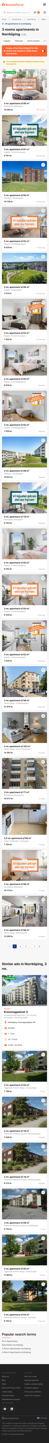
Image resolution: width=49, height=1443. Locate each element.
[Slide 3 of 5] (24, 98)
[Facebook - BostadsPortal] (5, 1409)
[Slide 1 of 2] (23, 695)
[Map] (44, 12)
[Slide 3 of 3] (26, 189)
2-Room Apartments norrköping (16, 1348)
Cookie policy (7, 1392)
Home (4, 19)
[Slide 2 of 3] (24, 189)
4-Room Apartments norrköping (16, 1352)
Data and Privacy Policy (11, 1388)
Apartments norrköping (12, 1345)
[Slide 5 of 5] (27, 98)
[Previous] (9, 946)
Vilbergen (19, 41)
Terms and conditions (32, 1392)
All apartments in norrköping (18, 24)
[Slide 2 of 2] (25, 695)
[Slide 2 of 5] (23, 98)
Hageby (6, 41)
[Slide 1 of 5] (21, 98)
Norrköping (31, 19)
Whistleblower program (11, 1399)
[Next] (40, 946)
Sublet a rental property (33, 1384)
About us (5, 1376)
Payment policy (8, 1395)
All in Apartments (9, 1341)
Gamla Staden (33, 41)
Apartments (16, 19)
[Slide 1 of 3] (23, 189)
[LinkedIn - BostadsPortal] (12, 1409)
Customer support (31, 1388)
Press (4, 1384)
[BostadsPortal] (12, 4)
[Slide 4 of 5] (26, 98)
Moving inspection (31, 1380)
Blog (3, 1380)
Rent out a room (30, 1376)
